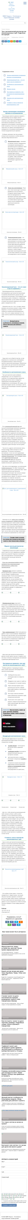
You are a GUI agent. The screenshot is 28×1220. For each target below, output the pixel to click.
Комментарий (5, 1177)
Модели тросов (11, 89)
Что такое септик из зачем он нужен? (12, 1123)
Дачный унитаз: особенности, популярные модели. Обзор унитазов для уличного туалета (13, 1099)
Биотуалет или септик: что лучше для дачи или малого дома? (14, 1146)
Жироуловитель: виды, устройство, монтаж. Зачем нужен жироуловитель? (12, 948)
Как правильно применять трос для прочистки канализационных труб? (15, 93)
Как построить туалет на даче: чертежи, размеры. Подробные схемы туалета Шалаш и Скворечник (13, 1023)
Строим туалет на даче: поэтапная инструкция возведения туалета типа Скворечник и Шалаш (11, 998)
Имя (3, 1161)
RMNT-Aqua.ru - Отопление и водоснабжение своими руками (12, 17)
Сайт (3, 1172)
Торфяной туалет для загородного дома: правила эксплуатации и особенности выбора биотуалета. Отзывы (12, 1048)
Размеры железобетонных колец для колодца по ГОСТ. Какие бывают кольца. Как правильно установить (14, 1073)
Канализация (5, 39)
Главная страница (6, 29)
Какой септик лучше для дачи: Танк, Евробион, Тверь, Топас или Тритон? (14, 972)
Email (3, 1167)
